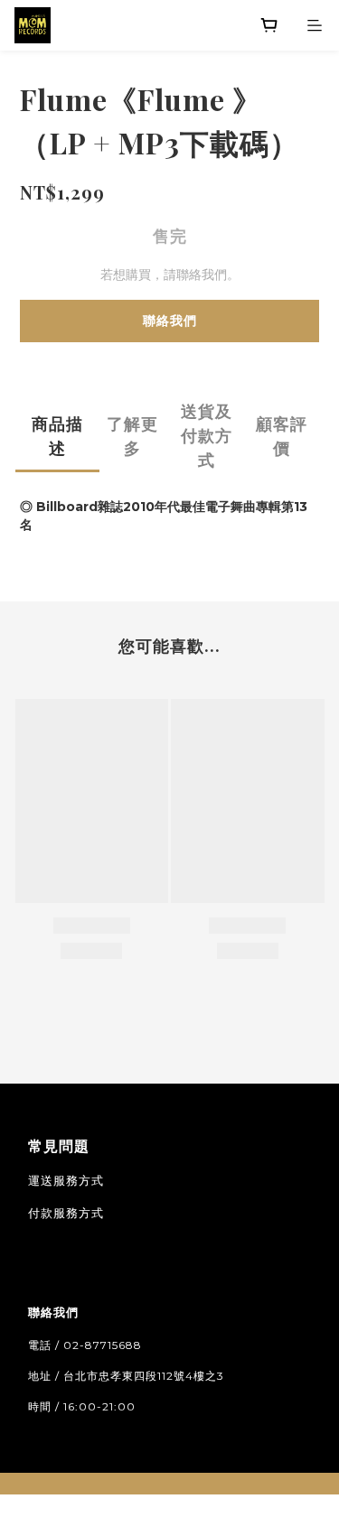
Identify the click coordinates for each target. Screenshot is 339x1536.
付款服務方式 (66, 1213)
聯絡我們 (170, 320)
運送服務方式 (66, 1180)
